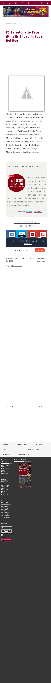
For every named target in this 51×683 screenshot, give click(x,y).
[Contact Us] (47, 3)
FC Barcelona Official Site (6, 486)
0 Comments (40, 261)
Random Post (23, 454)
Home (27, 407)
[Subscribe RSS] (16, 3)
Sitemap (6, 454)
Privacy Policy (34, 449)
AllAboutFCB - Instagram (5, 507)
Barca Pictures (4, 472)
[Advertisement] (28, 59)
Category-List (21, 444)
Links (17, 449)
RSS (4, 449)
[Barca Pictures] (28, 3)
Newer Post (11, 407)
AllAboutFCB (20, 258)
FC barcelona (16, 266)
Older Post (42, 407)
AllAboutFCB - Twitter (5, 513)
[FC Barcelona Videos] (35, 3)
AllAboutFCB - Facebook (5, 516)
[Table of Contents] (41, 3)
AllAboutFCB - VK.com (5, 510)
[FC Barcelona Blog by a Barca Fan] (26, 16)
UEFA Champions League (5, 468)
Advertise (40, 444)
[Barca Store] (9, 3)
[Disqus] (26, 306)
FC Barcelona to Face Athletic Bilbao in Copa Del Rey (24, 36)
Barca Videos (6, 465)
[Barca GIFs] (22, 3)
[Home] (3, 3)
